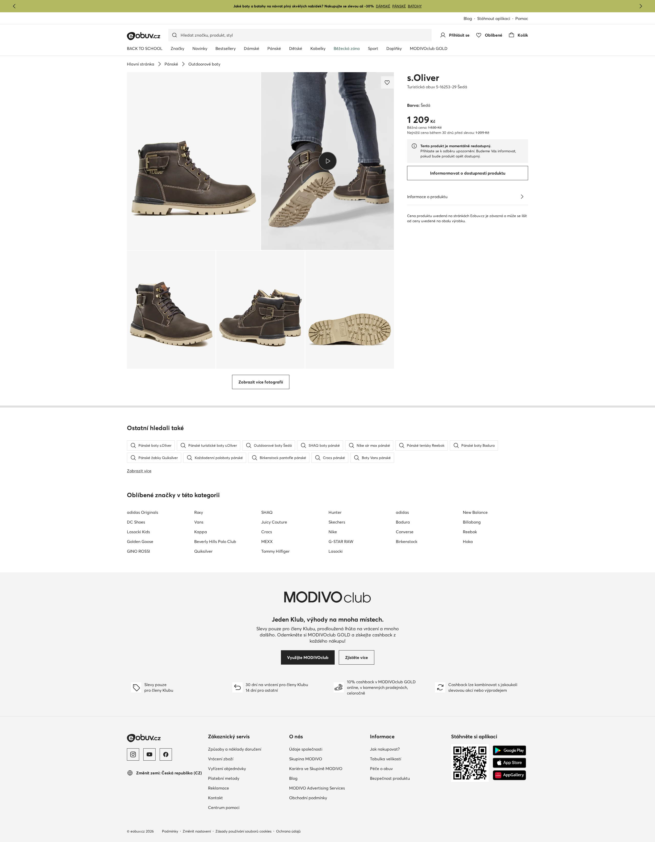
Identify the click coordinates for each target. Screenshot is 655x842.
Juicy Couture (274, 522)
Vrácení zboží (220, 758)
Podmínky (170, 831)
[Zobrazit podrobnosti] (522, 196)
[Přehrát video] (327, 161)
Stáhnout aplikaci (493, 18)
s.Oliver (423, 77)
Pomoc (521, 18)
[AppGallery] (509, 775)
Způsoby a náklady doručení (234, 749)
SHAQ (266, 512)
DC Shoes (136, 522)
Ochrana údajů (288, 831)
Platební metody (223, 778)
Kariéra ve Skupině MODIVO (315, 768)
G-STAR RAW (341, 541)
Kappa (200, 531)
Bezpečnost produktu (390, 778)
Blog (468, 18)
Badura (403, 522)
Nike (333, 531)
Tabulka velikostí (385, 758)
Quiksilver (203, 551)
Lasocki (336, 551)
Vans (198, 522)
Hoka (468, 541)
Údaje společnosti (305, 749)
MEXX (267, 541)
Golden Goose (140, 541)
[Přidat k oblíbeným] (387, 82)
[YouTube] (149, 754)
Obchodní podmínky (308, 797)
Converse (404, 531)
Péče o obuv (381, 768)
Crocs (266, 531)
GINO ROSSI (138, 551)
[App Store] (509, 763)
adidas (402, 512)
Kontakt (215, 797)
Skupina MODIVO (305, 758)
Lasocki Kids (138, 531)
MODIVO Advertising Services (317, 788)
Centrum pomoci (223, 807)
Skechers (337, 522)
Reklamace (218, 788)
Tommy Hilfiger (275, 551)
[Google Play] (509, 750)
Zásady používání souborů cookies (243, 831)
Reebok (470, 531)
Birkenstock (406, 541)
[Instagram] (133, 754)
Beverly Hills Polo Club (215, 541)
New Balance (475, 512)
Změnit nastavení (197, 831)
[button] (193, 161)
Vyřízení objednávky (227, 768)
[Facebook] (166, 754)
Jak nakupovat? (385, 749)
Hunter (335, 512)
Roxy (198, 512)
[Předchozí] (14, 6)
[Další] (641, 6)
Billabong (472, 522)
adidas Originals (142, 512)
